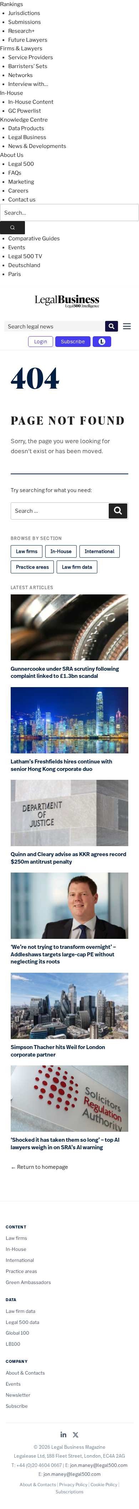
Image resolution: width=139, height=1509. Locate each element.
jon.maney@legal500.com (99, 1465)
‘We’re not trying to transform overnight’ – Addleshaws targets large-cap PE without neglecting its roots (63, 954)
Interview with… (28, 84)
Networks (20, 75)
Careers (18, 191)
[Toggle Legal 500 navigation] (102, 341)
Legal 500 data (22, 1322)
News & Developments (37, 146)
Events (16, 247)
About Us (12, 155)
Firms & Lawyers (21, 48)
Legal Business (27, 137)
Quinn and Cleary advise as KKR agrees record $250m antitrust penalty (68, 858)
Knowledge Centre (24, 120)
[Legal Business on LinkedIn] (63, 1435)
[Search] (12, 227)
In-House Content (30, 102)
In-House (11, 93)
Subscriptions (69, 1491)
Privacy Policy (73, 1484)
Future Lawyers (27, 40)
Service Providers (30, 57)
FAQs (14, 173)
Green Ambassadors (28, 1282)
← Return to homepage (39, 1166)
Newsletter (18, 1395)
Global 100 (17, 1333)
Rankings (11, 4)
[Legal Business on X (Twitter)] (75, 1435)
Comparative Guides (34, 238)
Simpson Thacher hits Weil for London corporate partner (58, 1051)
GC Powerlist (24, 111)
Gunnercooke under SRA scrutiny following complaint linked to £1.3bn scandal (65, 672)
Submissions (24, 22)
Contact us (22, 199)
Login (40, 341)
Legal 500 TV (25, 256)
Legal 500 (21, 164)
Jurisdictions (24, 13)
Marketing (21, 182)
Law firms (26, 551)
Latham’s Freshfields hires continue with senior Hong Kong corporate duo (61, 765)
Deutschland (24, 265)
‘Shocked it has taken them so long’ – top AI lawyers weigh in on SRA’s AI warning (65, 1143)
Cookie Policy (104, 1484)
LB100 (13, 1344)
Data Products (26, 128)
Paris (14, 274)
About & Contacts (25, 1373)
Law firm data (77, 567)
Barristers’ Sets (27, 66)
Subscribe (73, 341)
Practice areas (32, 567)
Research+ (21, 31)
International (99, 551)
